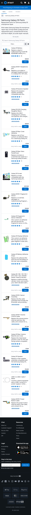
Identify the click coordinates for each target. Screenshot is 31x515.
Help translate (14, 476)
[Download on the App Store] (23, 447)
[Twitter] (9, 481)
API (2, 435)
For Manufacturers (21, 433)
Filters (12, 44)
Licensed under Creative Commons (15, 507)
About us (3, 425)
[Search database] (21, 2)
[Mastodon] (19, 481)
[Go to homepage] (9, 2)
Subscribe (25, 465)
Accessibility (4, 446)
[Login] (28, 2)
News (17, 438)
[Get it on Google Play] (23, 452)
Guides (10, 11)
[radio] (25, 44)
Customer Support (6, 428)
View (25, 62)
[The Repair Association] (29, 481)
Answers (18, 11)
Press (17, 435)
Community (19, 425)
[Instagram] (12, 481)
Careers (3, 433)
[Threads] (25, 481)
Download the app (22, 443)
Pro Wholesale (20, 428)
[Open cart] (25, 2)
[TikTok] (2, 481)
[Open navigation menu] (2, 2)
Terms (3, 451)
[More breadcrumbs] (2, 16)
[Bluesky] (22, 481)
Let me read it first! (8, 468)
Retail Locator (20, 430)
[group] (27, 44)
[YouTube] (16, 481)
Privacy (3, 449)
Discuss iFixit (4, 430)
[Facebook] (6, 481)
